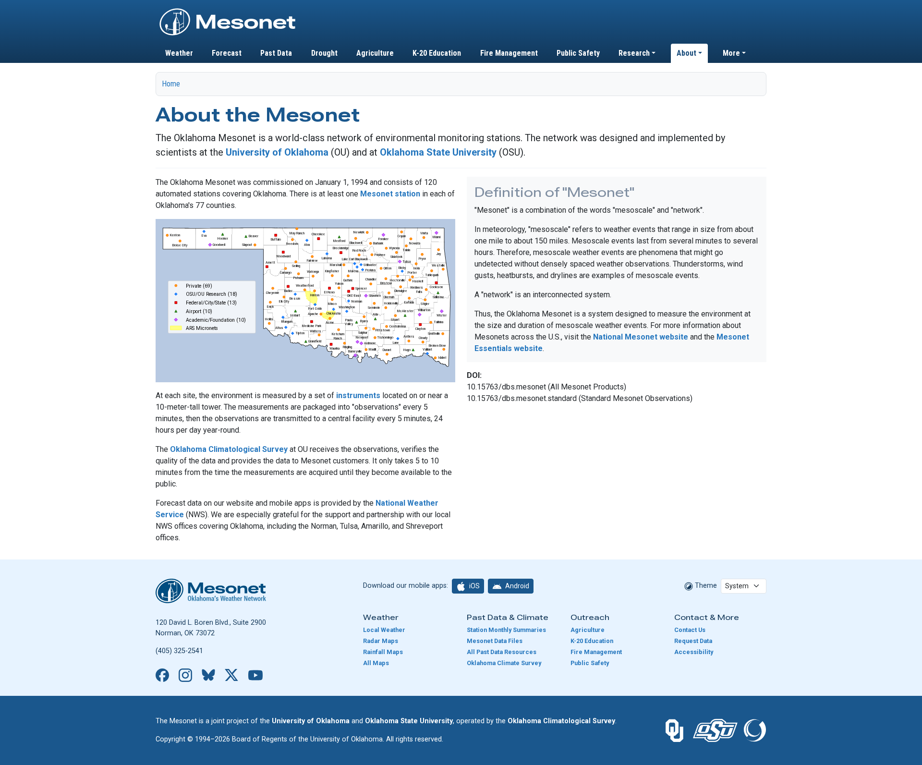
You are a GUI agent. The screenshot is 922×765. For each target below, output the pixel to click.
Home (171, 83)
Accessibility (693, 652)
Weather (179, 53)
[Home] (228, 11)
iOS (474, 586)
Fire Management (509, 53)
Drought (324, 53)
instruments (358, 395)
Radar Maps (380, 640)
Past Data (276, 53)
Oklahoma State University (438, 152)
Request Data (693, 640)
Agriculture (375, 53)
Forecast (227, 53)
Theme (705, 586)
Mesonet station (390, 193)
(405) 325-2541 (179, 651)
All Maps (376, 663)
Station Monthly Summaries (506, 629)
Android (516, 586)
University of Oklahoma (277, 152)
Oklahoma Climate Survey (504, 663)
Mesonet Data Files (494, 640)
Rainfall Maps (383, 652)
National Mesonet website (641, 336)
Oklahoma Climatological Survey (229, 449)
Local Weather (384, 629)
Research (634, 53)
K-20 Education (436, 53)
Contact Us (689, 629)
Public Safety (578, 53)
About (686, 53)
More (731, 53)
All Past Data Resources (501, 652)
